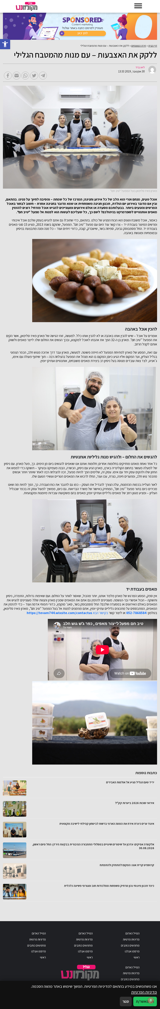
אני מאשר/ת (145, 1001)
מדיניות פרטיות (131, 939)
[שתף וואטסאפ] (25, 75)
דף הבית (152, 45)
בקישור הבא (100, 613)
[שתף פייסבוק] (8, 75)
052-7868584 (136, 613)
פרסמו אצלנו (132, 951)
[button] (5, 44)
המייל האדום (132, 933)
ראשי (137, 957)
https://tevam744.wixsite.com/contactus (59, 613)
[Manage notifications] (151, 1000)
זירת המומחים (138, 45)
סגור (126, 1001)
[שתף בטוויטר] (34, 75)
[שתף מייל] (16, 75)
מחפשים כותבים (130, 945)
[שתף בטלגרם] (43, 75)
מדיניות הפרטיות (144, 992)
